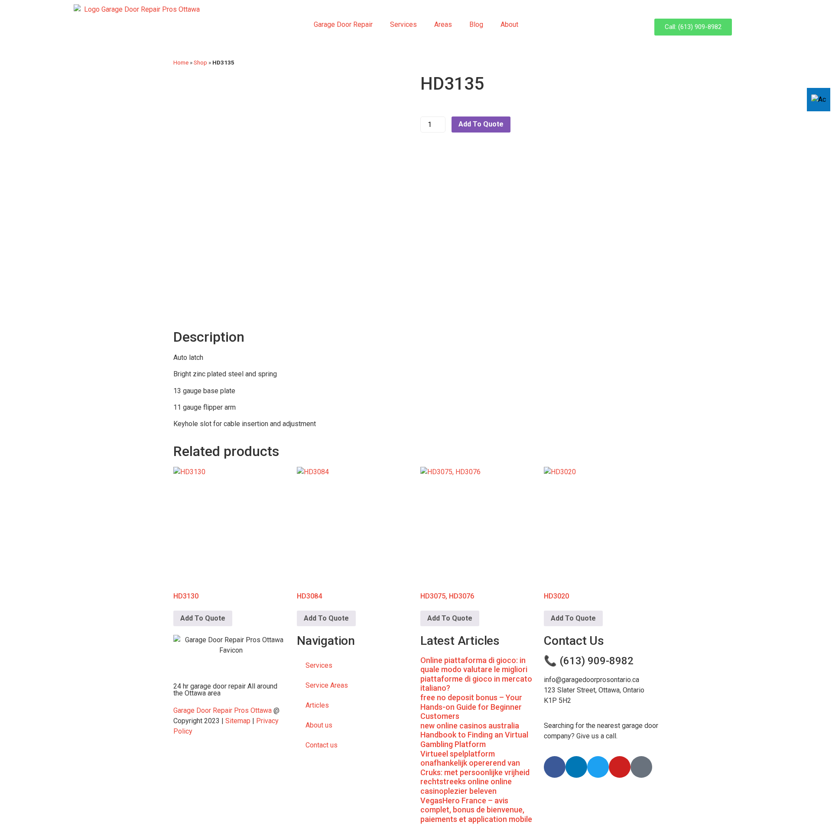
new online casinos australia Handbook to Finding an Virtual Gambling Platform (474, 735)
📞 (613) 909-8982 (589, 661)
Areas (443, 24)
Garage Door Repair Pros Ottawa (222, 710)
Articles (317, 705)
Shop (200, 62)
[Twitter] (598, 767)
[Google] (641, 767)
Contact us (322, 745)
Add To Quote (481, 124)
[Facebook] (555, 767)
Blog (476, 24)
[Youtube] (619, 767)
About (509, 24)
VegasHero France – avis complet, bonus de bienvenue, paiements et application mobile (476, 810)
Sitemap (237, 721)
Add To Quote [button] (202, 618)
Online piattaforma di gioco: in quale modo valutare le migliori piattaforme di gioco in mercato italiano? (476, 674)
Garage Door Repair (343, 24)
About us (319, 725)
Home (180, 62)
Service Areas (327, 685)
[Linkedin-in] (576, 767)
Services (403, 24)
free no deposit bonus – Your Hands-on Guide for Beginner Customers (471, 707)
